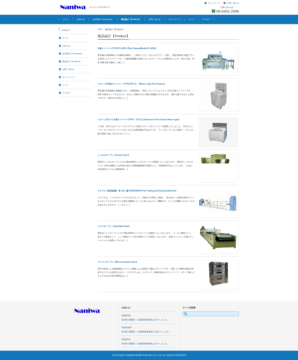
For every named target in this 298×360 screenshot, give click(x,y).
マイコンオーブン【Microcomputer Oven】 (118, 262)
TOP (100, 29)
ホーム (66, 19)
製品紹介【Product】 (131, 19)
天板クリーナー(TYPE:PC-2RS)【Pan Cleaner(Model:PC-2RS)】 (127, 48)
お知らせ (81, 19)
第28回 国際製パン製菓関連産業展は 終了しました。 (145, 343)
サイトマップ (174, 19)
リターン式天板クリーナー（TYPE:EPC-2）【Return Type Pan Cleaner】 (132, 84)
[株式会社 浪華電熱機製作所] (73, 7)
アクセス (206, 19)
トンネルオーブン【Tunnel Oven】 (114, 155)
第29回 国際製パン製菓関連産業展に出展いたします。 (146, 332)
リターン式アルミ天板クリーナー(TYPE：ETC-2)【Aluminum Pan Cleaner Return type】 (139, 119)
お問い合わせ (155, 19)
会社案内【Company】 (103, 19)
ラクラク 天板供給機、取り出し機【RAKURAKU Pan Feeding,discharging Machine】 (137, 191)
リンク (191, 19)
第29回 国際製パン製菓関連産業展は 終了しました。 (145, 320)
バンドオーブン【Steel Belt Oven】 (114, 226)
